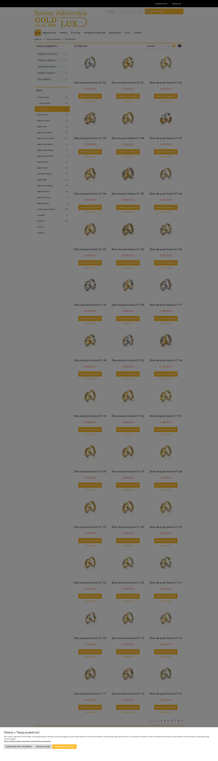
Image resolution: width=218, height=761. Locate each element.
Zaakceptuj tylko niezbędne (19, 746)
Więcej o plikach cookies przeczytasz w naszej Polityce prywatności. (27, 741)
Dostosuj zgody (43, 746)
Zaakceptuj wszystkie (64, 746)
